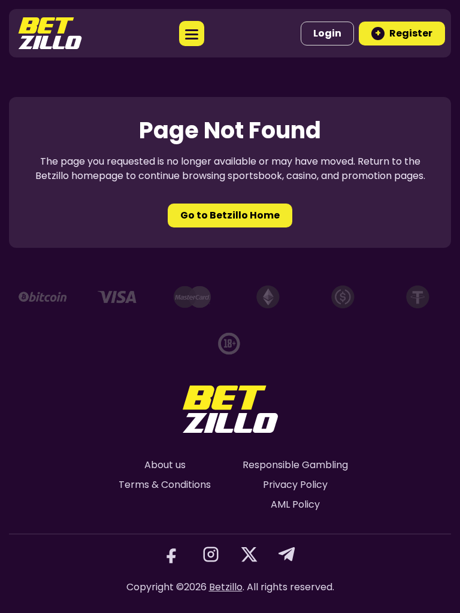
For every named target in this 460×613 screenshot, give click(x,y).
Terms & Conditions (165, 484)
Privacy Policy (295, 484)
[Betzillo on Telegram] (287, 554)
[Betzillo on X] (249, 554)
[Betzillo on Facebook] (172, 554)
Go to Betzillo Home (230, 215)
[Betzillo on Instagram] (211, 554)
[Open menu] (191, 33)
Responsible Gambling (295, 465)
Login (327, 33)
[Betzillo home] (50, 33)
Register (403, 33)
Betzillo (226, 587)
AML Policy (295, 504)
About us (165, 465)
